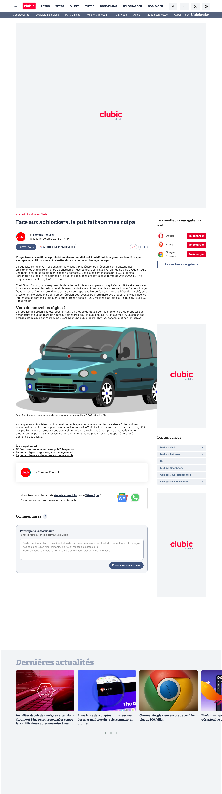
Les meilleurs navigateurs (181, 264)
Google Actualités (65, 495)
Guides (74, 6)
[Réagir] (133, 247)
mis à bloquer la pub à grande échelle (63, 298)
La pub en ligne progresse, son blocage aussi (44, 452)
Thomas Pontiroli (43, 234)
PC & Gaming (72, 15)
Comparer (155, 6)
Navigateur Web (37, 214)
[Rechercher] (173, 6)
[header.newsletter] (184, 6)
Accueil (20, 214)
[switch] (195, 6)
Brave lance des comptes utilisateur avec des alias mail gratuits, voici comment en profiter (105, 719)
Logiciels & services (47, 15)
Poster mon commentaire (126, 565)
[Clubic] (29, 6)
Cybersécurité (21, 15)
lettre (96, 276)
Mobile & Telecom (97, 15)
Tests (59, 6)
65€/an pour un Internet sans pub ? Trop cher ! (46, 449)
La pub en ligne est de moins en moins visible (44, 455)
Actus (45, 6)
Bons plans (108, 6)
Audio (136, 15)
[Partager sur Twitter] (214, 777)
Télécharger (132, 6)
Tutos (89, 6)
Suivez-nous (26, 247)
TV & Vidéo (120, 15)
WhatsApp (92, 495)
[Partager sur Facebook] (214, 766)
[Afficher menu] (16, 6)
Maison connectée (157, 15)
